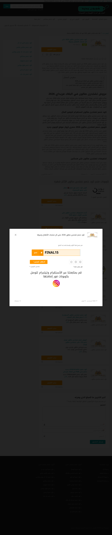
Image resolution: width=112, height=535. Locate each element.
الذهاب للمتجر (39, 261)
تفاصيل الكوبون (35, 266)
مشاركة (17, 301)
